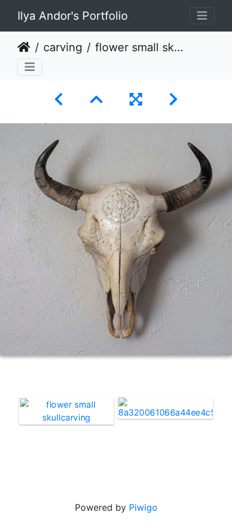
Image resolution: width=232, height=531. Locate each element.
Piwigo (143, 507)
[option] (66, 411)
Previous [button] (8, 433)
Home (23, 47)
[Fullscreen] (135, 99)
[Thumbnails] (96, 99)
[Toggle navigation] (202, 15)
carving (62, 47)
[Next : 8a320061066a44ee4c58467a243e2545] (173, 99)
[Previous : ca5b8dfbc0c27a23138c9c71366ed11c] (59, 99)
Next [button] (223, 433)
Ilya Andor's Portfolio (72, 16)
